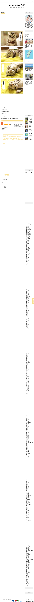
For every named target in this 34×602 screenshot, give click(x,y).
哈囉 (26, 306)
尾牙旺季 (27, 492)
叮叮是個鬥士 (28, 546)
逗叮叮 (27, 519)
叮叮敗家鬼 (27, 235)
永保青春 (27, 353)
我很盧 (27, 367)
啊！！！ (27, 259)
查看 (26, 319)
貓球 (26, 377)
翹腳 (26, 311)
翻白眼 (27, 301)
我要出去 (27, 257)
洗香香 (27, 364)
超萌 (26, 291)
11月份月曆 (27, 571)
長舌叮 (27, 569)
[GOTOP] (21, 601)
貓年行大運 (27, 488)
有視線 (27, 489)
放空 (26, 506)
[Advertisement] (12, 22)
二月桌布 (27, 491)
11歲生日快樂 (28, 296)
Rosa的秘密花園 (17, 5)
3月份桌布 (27, 376)
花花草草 (27, 261)
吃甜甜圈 (27, 329)
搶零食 (27, 373)
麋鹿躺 (27, 312)
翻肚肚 (27, 490)
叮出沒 (27, 570)
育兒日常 (27, 580)
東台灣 (26, 578)
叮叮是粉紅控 (28, 226)
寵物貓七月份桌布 (28, 225)
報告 (26, 304)
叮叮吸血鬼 (27, 459)
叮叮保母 (27, 352)
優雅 (26, 427)
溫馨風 (27, 416)
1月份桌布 (27, 249)
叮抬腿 (27, 500)
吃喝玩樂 (27, 573)
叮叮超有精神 (28, 236)
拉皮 (26, 325)
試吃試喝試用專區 (28, 583)
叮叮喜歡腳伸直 (28, 231)
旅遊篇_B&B (27, 576)
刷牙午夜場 (27, 560)
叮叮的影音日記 (7, 174)
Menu (2, 1)
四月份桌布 (27, 237)
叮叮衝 (27, 503)
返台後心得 (27, 585)
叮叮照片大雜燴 (28, 548)
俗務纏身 (27, 493)
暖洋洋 (27, 384)
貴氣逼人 (27, 425)
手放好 (27, 317)
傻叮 (26, 552)
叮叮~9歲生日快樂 (28, 495)
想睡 (26, 455)
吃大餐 (27, 263)
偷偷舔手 (27, 446)
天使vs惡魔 (27, 385)
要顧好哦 (27, 441)
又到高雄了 (27, 547)
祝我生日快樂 (28, 248)
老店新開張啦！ (28, 572)
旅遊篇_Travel (27, 577)
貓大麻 (27, 428)
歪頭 (26, 449)
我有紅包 (27, 292)
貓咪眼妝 (27, 501)
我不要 (27, 521)
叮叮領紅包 (27, 556)
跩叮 (26, 433)
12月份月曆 (27, 565)
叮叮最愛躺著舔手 (28, 229)
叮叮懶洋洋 (27, 227)
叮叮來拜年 (27, 388)
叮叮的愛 (27, 456)
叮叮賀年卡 (27, 563)
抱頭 (26, 507)
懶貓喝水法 (27, 438)
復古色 (27, 434)
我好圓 (27, 252)
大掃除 (27, 558)
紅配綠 (27, 429)
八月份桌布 (27, 450)
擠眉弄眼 (27, 381)
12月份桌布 (27, 254)
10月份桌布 (27, 432)
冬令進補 (27, 496)
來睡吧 (27, 516)
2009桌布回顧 (28, 499)
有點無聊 (27, 567)
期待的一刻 (27, 439)
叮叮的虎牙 (27, 369)
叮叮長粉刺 (27, 566)
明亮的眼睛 (27, 387)
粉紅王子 (27, 298)
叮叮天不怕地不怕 (28, 224)
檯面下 (27, 356)
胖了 (26, 454)
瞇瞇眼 (27, 314)
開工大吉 (27, 241)
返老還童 (27, 294)
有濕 (26, 323)
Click (33, 301)
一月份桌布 (27, 494)
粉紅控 (27, 359)
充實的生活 (27, 247)
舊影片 (27, 383)
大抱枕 (27, 313)
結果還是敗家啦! (28, 234)
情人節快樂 (27, 382)
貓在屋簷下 (27, 517)
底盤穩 (27, 309)
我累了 (27, 513)
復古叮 (27, 303)
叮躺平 (27, 358)
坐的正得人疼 (28, 362)
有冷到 (27, 498)
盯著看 (27, 355)
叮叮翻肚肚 (27, 486)
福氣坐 (27, 394)
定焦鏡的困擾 (28, 502)
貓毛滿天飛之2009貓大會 (29, 550)
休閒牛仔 (27, 511)
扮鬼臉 (27, 447)
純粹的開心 (27, 457)
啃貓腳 (27, 327)
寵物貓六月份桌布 (28, 228)
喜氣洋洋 (27, 419)
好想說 (27, 424)
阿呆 (26, 452)
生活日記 (27, 579)
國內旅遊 (27, 574)
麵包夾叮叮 (27, 232)
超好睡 (27, 305)
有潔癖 (27, 256)
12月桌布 (27, 505)
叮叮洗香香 (27, 230)
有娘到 (27, 522)
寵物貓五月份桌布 (28, 233)
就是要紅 (27, 557)
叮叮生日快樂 (28, 562)
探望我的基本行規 (28, 422)
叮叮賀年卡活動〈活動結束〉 (30, 253)
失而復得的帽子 (28, 453)
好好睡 (27, 262)
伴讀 (26, 370)
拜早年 (27, 242)
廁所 (26, 515)
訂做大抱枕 (27, 354)
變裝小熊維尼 (28, 564)
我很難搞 (27, 378)
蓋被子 (27, 326)
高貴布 (27, 357)
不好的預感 (27, 514)
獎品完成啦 (27, 423)
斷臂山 (27, 509)
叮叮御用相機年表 (28, 520)
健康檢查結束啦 (28, 238)
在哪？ (27, 251)
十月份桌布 (27, 265)
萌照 (26, 255)
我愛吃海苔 (27, 426)
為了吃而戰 (27, 380)
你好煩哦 (27, 568)
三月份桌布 (27, 240)
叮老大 (27, 307)
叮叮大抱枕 (27, 363)
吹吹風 (27, 444)
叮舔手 (27, 508)
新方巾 (27, 430)
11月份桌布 (27, 260)
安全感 (27, 267)
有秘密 (27, 365)
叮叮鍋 (27, 484)
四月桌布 (27, 549)
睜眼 (26, 244)
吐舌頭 (27, 375)
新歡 (26, 393)
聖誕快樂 (27, 250)
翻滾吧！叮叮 (28, 443)
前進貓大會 (27, 551)
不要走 (27, 316)
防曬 (26, 315)
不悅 (26, 245)
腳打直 (27, 321)
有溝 (26, 448)
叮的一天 (27, 239)
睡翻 (26, 295)
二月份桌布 (27, 293)
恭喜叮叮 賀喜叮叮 (28, 554)
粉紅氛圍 (27, 451)
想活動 (27, 258)
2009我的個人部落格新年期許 (30, 559)
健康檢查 (27, 300)
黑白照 (27, 371)
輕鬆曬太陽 (27, 368)
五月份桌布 (27, 545)
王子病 (27, 431)
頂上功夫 (27, 328)
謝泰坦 (26, 584)
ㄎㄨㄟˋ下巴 (27, 318)
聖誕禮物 (27, 497)
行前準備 (27, 581)
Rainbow (27, 437)
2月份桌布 (27, 243)
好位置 (27, 372)
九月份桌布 (27, 330)
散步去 (27, 264)
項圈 (26, 417)
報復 (26, 481)
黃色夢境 (27, 390)
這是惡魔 (27, 324)
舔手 (26, 379)
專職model (27, 435)
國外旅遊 (27, 575)
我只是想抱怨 (28, 479)
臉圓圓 (27, 483)
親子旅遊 (27, 582)
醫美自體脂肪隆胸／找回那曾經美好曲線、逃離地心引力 (11, 138)
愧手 (26, 374)
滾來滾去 (27, 440)
